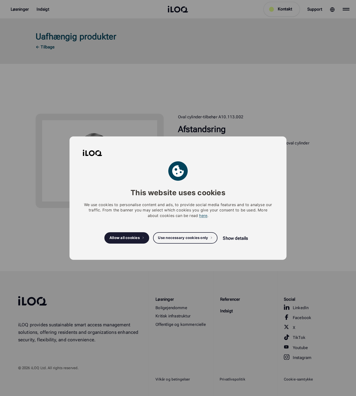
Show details (235, 238)
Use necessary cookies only (183, 238)
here (203, 215)
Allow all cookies (124, 238)
